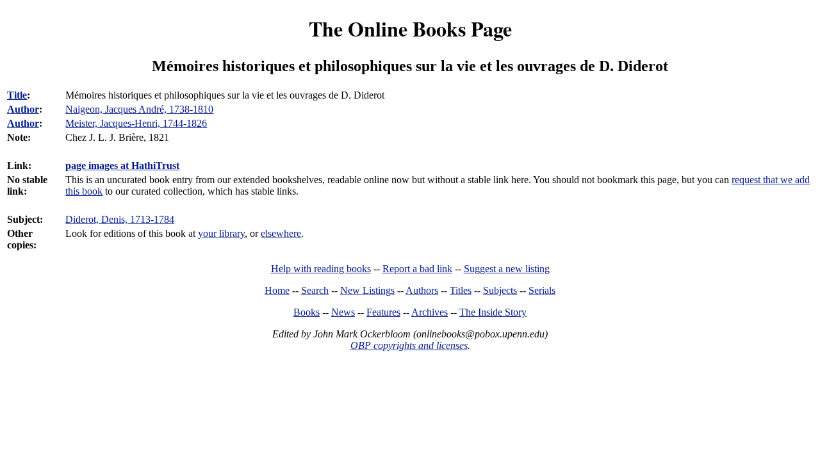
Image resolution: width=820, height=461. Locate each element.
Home (277, 290)
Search (315, 290)
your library (221, 233)
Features (383, 312)
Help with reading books (321, 268)
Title (17, 95)
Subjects (500, 290)
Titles (461, 290)
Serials (542, 290)
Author (23, 109)
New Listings (367, 290)
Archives (429, 312)
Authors (422, 290)
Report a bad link (417, 268)
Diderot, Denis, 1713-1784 (119, 219)
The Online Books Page (410, 28)
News (343, 312)
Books (306, 312)
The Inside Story (493, 312)
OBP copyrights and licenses (409, 345)
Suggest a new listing (507, 268)
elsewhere (281, 233)
